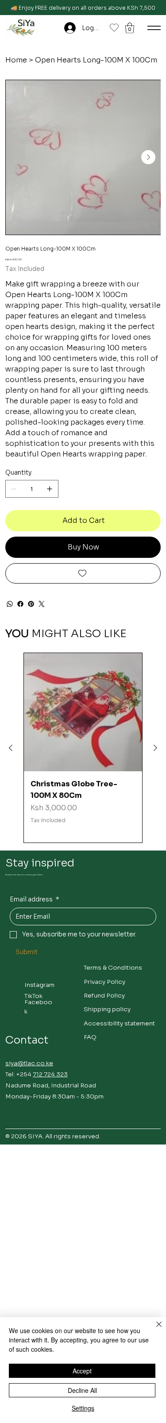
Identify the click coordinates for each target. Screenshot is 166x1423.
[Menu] (154, 28)
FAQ (90, 1037)
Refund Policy (104, 995)
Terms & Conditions (113, 967)
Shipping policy (107, 1009)
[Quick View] (83, 712)
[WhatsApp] (9, 603)
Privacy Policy (104, 982)
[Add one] (49, 489)
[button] (129, 28)
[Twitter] (41, 603)
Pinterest (38, 1005)
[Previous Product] (10, 747)
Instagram (39, 985)
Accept (82, 1370)
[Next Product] (155, 747)
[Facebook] (20, 603)
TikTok (33, 996)
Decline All (82, 1390)
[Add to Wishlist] (83, 573)
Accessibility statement (119, 1023)
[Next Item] (148, 157)
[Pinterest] (31, 603)
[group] (83, 747)
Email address (34, 899)
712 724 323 (50, 1074)
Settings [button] (83, 1408)
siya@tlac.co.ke (29, 1063)
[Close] (153, 1329)
